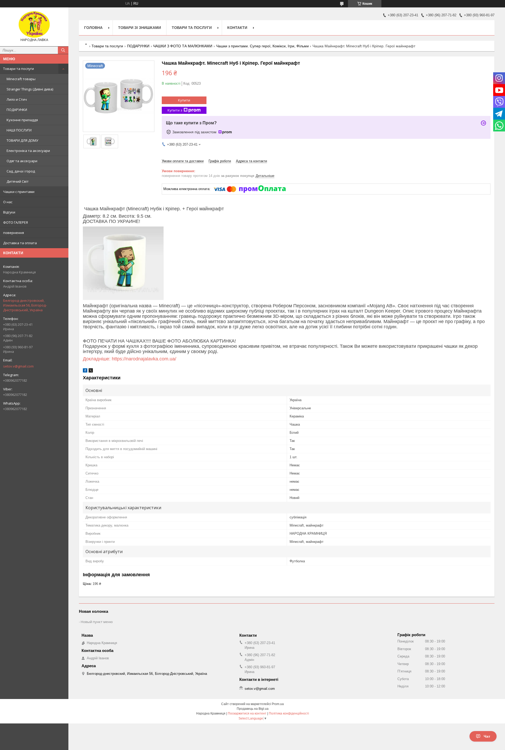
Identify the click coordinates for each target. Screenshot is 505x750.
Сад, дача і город (21, 171)
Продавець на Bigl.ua (253, 709)
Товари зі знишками (139, 27)
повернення (13, 232)
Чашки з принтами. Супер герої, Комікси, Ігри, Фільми (262, 46)
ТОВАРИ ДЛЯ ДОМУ (22, 140)
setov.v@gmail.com (18, 366)
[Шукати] (63, 50)
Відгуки (9, 212)
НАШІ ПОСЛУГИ (19, 130)
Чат (487, 736)
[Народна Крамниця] (34, 24)
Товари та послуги (18, 68)
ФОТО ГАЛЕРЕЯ (15, 222)
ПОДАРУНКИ (17, 109)
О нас (7, 202)
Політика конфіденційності (289, 713)
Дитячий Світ (18, 181)
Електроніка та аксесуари (28, 150)
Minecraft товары (21, 78)
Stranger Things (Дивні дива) (30, 89)
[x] (91, 371)
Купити (184, 100)
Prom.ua (278, 704)
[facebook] (85, 371)
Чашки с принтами (18, 191)
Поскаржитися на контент (247, 713)
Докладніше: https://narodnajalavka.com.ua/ (129, 358)
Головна (93, 27)
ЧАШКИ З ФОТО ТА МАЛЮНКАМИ (182, 46)
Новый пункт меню (97, 621)
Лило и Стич (17, 99)
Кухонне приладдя (22, 120)
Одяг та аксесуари (22, 161)
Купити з (175, 110)
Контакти (237, 27)
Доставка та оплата (20, 243)
